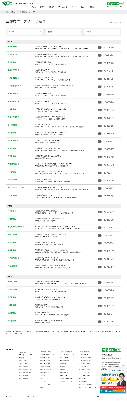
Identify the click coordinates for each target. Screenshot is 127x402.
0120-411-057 (107, 78)
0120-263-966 (107, 219)
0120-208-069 (107, 196)
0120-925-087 (107, 298)
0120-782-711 (107, 172)
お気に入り (83, 7)
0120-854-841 (107, 306)
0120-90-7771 (107, 188)
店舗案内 (51, 7)
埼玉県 (11, 32)
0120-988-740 (107, 290)
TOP (20, 349)
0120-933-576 (107, 110)
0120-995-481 (107, 86)
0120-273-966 (107, 94)
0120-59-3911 (107, 212)
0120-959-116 (107, 266)
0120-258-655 (107, 125)
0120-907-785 (107, 321)
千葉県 (50, 32)
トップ (123, 6)
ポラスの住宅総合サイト (12, 12)
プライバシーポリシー (12, 396)
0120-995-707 (107, 149)
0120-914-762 (107, 55)
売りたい (43, 7)
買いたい (34, 7)
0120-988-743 (107, 282)
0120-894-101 (107, 227)
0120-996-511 (107, 118)
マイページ (73, 7)
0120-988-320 (107, 133)
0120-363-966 (107, 102)
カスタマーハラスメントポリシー (29, 396)
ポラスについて (62, 7)
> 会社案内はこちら (115, 22)
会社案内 (92, 7)
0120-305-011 (107, 313)
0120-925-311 (107, 251)
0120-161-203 (107, 235)
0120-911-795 (107, 259)
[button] (124, 365)
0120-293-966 (107, 180)
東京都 (88, 32)
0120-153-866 (107, 47)
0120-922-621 (107, 157)
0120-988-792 (107, 165)
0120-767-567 (107, 71)
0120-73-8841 (107, 243)
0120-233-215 (107, 141)
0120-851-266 (107, 63)
